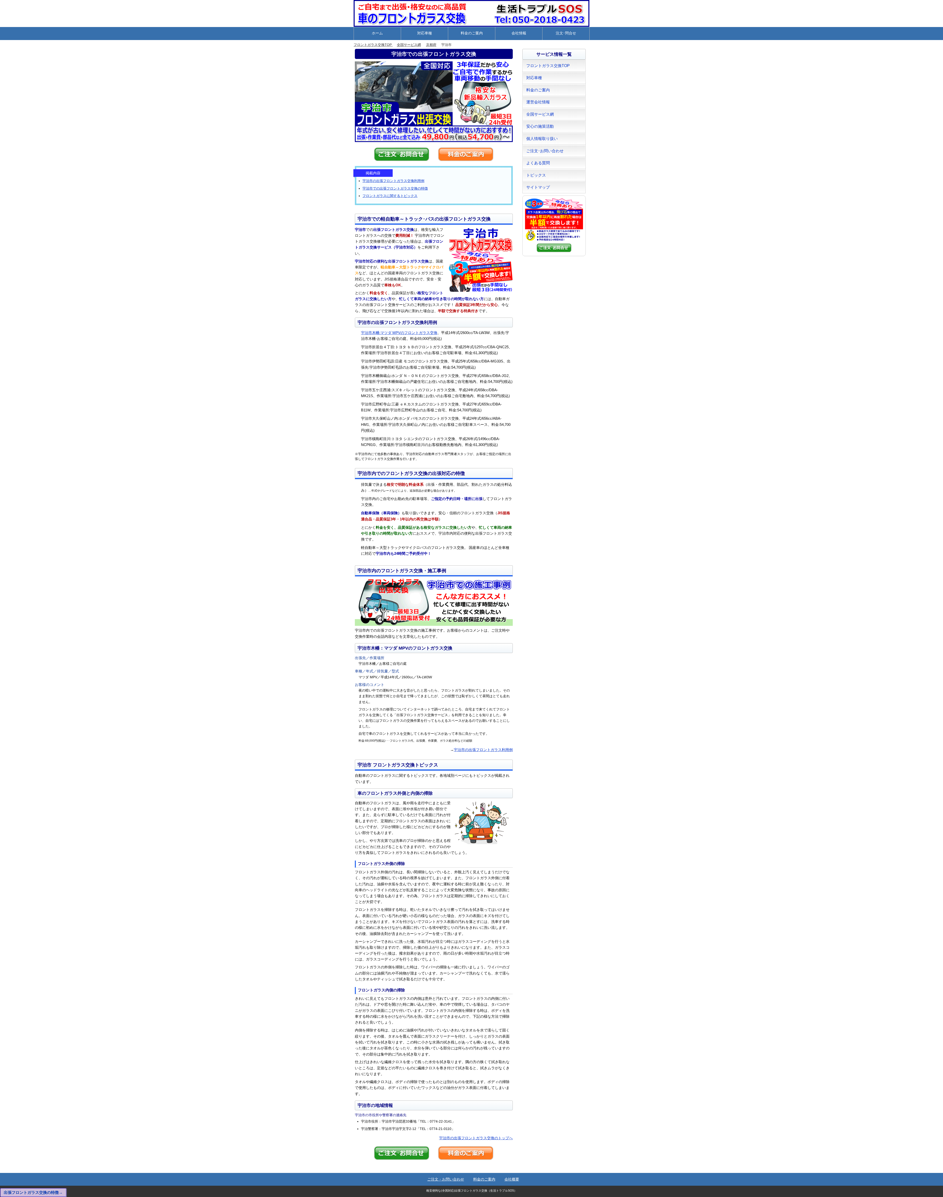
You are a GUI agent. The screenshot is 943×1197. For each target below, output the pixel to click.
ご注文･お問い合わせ (545, 151)
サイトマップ (538, 187)
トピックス (536, 175)
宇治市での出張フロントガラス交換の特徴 (395, 188)
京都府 (431, 45)
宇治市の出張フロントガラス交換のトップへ (476, 1138)
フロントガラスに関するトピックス (389, 196)
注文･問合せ (566, 33)
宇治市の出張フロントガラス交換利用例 (393, 181)
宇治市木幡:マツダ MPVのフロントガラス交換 (399, 333)
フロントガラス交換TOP (373, 45)
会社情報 (519, 33)
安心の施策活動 (540, 126)
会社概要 (511, 1179)
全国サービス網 (409, 45)
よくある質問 (538, 163)
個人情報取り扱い (542, 139)
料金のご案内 (472, 33)
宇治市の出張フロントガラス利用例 (483, 750)
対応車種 (424, 33)
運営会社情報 (538, 102)
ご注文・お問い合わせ (445, 1179)
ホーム (377, 33)
